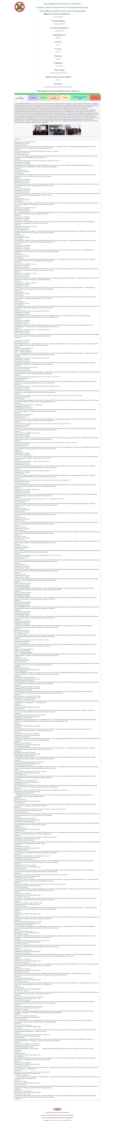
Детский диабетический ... (21, 981)
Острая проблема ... (20, 1037)
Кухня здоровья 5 (19, 173)
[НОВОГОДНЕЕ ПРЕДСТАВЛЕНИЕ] (25, 752)
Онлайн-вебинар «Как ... (21, 426)
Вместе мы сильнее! (20, 1084)
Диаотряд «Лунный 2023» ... (22, 267)
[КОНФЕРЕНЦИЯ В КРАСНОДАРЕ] (24, 677)
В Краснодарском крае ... (21, 445)
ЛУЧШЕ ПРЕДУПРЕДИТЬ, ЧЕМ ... (24, 1047)
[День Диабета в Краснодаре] (23, 1091)
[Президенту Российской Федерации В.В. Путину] (28, 1006)
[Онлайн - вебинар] (20, 508)
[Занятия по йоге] (19, 705)
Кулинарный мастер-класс (22, 192)
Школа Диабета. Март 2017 (22, 896)
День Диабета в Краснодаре (22, 1094)
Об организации (58, 17)
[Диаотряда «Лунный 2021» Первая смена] (27, 489)
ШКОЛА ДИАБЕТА (19, 802)
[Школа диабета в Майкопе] (22, 1062)
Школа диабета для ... (20, 774)
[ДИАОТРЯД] (18, 451)
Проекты (58, 52)
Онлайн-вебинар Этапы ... (21, 483)
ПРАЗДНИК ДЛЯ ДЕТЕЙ (21, 849)
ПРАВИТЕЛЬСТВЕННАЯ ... (22, 737)
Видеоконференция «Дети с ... (23, 314)
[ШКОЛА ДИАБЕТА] (20, 799)
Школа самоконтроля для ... (22, 333)
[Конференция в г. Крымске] (22, 245)
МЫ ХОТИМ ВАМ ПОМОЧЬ (22, 586)
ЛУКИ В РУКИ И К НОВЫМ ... (22, 436)
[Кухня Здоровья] (19, 254)
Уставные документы (59, 24)
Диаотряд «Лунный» (20, 661)
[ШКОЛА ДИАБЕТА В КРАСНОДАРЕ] (25, 865)
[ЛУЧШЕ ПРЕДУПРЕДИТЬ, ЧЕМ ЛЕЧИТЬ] (27, 1044)
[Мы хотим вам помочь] (40, 129)
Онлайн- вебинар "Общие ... (22, 577)
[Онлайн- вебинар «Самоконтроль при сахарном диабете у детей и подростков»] (37, 555)
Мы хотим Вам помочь (20, 633)
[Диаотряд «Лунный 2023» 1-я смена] (25, 273)
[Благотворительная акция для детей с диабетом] (28, 997)
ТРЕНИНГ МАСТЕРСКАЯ (21, 624)
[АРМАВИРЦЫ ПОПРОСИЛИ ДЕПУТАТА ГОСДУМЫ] (30, 715)
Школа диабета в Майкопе (22, 1065)
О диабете (58, 59)
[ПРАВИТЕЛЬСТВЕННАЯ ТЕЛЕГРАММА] (26, 733)
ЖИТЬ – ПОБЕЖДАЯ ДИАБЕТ (23, 351)
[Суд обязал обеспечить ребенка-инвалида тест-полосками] (31, 940)
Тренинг (16, 915)
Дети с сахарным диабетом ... (22, 210)
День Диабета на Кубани (21, 972)
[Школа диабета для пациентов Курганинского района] (30, 771)
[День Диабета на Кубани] (22, 968)
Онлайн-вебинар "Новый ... (22, 567)
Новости (58, 38)
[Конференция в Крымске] (22, 320)
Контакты (58, 80)
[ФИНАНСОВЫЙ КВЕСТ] (21, 668)
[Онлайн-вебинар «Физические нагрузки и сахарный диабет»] (32, 470)
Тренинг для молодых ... (21, 906)
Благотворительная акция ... (22, 1000)
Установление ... (19, 1028)
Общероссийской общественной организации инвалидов (62, 7)
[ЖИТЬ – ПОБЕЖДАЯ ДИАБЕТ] (24, 348)
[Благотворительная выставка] (23, 414)
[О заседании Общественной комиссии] (26, 367)
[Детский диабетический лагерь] (23, 978)
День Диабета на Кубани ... (22, 934)
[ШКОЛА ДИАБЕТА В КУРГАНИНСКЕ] (25, 780)
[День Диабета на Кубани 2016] (23, 931)
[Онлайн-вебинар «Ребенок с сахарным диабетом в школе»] (32, 461)
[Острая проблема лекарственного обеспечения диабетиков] (32, 1034)
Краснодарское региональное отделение (62, 3)
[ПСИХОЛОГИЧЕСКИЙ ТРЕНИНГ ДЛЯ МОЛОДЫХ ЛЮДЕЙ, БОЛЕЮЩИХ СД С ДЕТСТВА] (40, 790)
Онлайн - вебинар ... (20, 502)
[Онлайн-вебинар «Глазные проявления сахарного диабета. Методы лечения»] (37, 386)
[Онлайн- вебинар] (20, 517)
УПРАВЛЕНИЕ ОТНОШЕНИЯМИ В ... (25, 699)
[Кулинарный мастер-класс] (22, 188)
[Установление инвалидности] (23, 1025)
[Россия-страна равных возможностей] (25, 1015)
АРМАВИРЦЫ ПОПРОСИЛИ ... (23, 718)
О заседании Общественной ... (23, 370)
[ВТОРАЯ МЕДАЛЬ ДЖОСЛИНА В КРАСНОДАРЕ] (29, 762)
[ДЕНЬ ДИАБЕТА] (19, 1053)
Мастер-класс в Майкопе (21, 220)
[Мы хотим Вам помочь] (21, 630)
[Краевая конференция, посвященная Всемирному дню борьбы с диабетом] (36, 151)
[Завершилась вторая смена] (23, 950)
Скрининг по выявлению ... (22, 1075)
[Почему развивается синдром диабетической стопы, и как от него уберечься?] (37, 376)
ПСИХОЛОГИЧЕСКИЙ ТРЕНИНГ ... (24, 793)
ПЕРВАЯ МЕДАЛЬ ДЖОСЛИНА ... (24, 925)
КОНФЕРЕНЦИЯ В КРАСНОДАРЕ (24, 680)
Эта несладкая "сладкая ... (22, 990)
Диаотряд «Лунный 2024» (21, 182)
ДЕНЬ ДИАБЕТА (19, 1056)
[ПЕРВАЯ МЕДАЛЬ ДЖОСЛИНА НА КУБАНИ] (28, 921)
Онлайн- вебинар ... (20, 520)
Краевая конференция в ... (22, 229)
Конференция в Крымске (21, 323)
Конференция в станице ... (22, 286)
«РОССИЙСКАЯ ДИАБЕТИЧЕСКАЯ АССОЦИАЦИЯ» (62, 10)
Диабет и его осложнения (21, 962)
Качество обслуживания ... (22, 643)
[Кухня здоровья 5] (20, 170)
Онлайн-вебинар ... (19, 398)
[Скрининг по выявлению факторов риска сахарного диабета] (32, 1072)
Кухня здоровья (18, 201)
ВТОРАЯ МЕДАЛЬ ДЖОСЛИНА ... (24, 765)
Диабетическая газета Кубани (58, 73)
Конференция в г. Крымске (22, 248)
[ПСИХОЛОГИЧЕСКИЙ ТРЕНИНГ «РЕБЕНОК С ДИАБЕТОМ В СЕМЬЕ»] (35, 837)
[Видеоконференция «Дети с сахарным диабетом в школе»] (31, 311)
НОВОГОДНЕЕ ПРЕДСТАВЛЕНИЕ (24, 755)
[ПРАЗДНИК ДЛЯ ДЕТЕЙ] (22, 846)
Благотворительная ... (20, 417)
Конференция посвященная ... (23, 163)
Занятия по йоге (19, 708)
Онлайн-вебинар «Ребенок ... (22, 464)
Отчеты (58, 45)
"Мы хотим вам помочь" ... (21, 342)
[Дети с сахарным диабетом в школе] (25, 207)
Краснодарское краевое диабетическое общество (58, 87)
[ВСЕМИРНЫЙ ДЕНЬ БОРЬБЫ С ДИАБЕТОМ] (28, 404)
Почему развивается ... (21, 380)
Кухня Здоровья (19, 257)
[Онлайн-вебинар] (19, 564)
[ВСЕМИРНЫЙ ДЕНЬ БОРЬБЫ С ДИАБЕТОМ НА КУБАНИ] (31, 856)
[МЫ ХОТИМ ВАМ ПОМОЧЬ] (22, 583)
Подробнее (17, 149)
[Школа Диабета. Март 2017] (22, 893)
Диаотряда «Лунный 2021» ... (22, 492)
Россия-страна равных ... (21, 1019)
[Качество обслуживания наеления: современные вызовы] (31, 639)
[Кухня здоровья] (19, 198)
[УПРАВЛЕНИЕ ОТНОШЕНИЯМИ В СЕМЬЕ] (27, 696)
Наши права (59, 66)
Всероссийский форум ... (21, 812)
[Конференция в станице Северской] (25, 282)
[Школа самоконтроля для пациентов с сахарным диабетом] (32, 329)
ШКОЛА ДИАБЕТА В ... (21, 784)
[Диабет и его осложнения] (22, 959)
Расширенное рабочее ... (21, 145)
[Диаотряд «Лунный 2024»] (22, 179)
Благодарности (59, 31)
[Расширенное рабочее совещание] (25, 141)
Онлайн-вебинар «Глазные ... (22, 389)
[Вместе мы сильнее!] (20, 1081)
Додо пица (17, 727)
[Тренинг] (17, 912)
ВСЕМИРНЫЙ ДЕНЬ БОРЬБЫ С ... (24, 408)
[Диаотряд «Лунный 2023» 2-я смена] (25, 264)
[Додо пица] (18, 724)
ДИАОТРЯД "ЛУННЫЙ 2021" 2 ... (24, 455)
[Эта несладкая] (19, 987)
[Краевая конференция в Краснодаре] (25, 226)
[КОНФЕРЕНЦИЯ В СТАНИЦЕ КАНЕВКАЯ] (27, 686)
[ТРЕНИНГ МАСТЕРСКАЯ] (22, 621)
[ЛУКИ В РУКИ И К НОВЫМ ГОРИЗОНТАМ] (27, 433)
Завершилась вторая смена (22, 953)
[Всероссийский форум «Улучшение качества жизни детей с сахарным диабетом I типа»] (40, 809)
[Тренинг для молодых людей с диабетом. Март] (28, 903)
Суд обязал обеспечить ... (21, 943)
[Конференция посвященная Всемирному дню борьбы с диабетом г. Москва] (36, 160)
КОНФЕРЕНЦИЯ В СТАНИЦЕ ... (23, 690)
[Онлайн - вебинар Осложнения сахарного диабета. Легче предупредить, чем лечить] (39, 498)
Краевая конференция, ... (21, 154)
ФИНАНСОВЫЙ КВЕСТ (21, 671)
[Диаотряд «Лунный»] (20, 658)
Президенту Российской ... (21, 1009)
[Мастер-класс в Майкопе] (22, 217)
